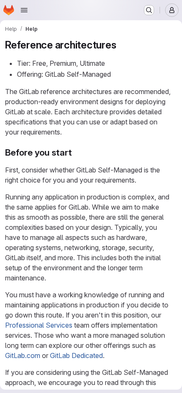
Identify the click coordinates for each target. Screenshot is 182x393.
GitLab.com (22, 355)
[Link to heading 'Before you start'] (77, 152)
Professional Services (38, 325)
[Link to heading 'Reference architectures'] (121, 45)
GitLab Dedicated (76, 355)
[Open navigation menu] (24, 10)
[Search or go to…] (149, 10)
